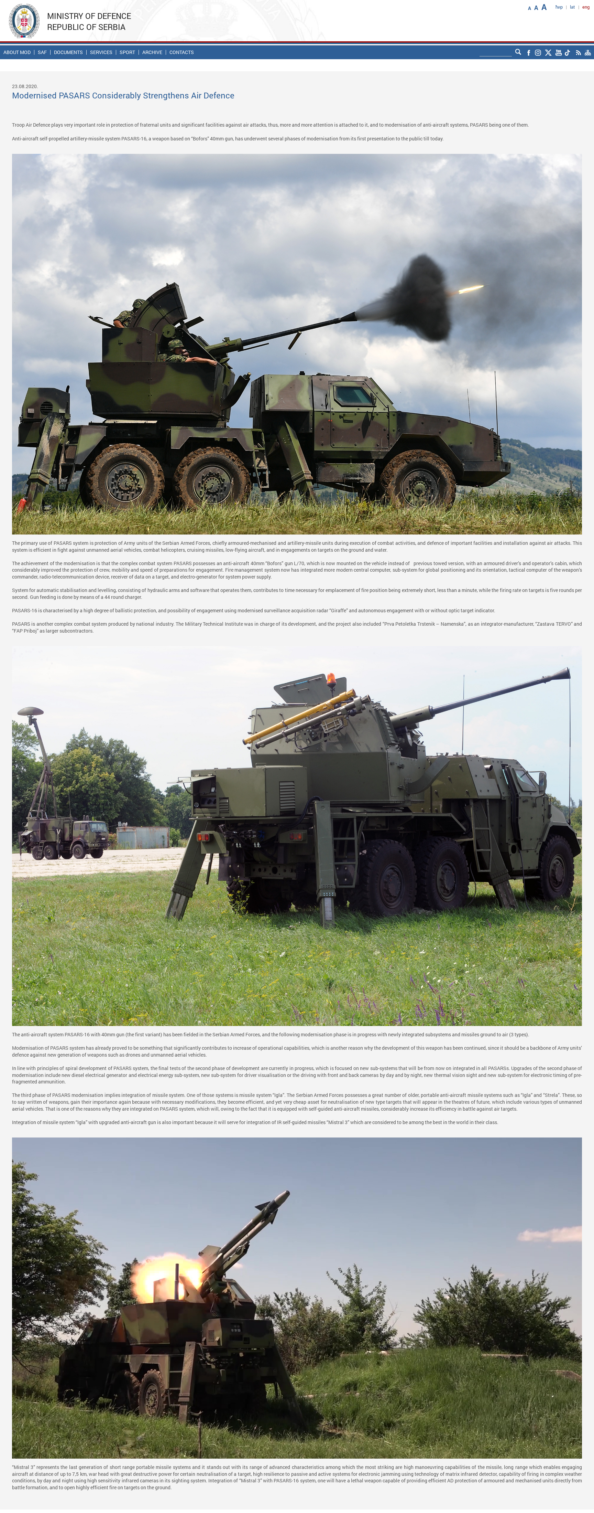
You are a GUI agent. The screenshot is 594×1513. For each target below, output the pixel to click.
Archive (152, 52)
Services (101, 52)
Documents (68, 52)
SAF (42, 52)
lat (572, 7)
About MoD (17, 52)
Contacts (181, 52)
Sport (127, 52)
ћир (559, 7)
